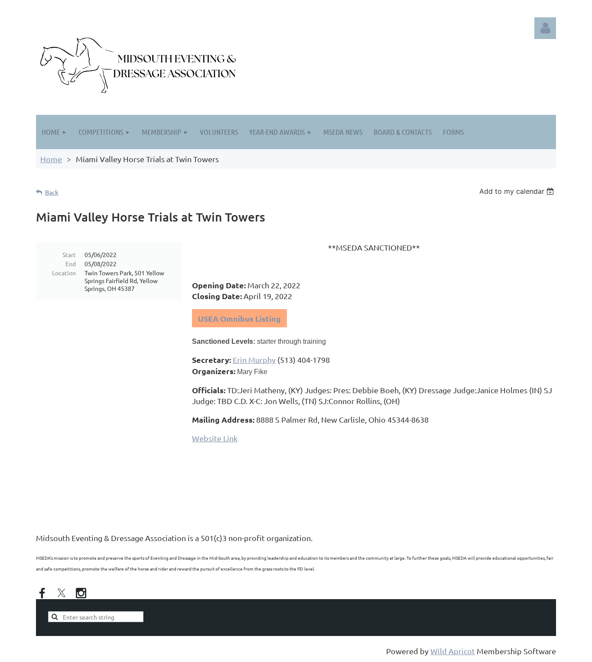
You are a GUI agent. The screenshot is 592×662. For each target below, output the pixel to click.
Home (51, 158)
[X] (61, 593)
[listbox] (517, 191)
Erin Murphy (254, 359)
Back (52, 192)
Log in (545, 28)
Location (64, 273)
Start (69, 254)
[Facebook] (42, 593)
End (70, 263)
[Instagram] (81, 593)
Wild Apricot (452, 650)
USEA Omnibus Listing (239, 318)
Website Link (214, 438)
